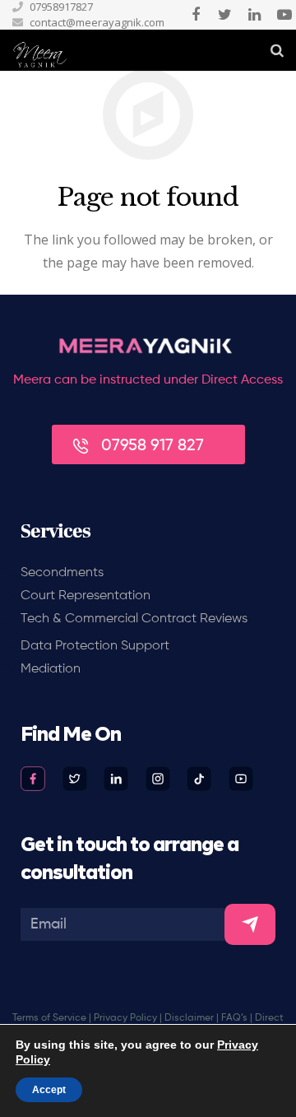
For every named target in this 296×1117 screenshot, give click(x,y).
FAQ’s (234, 1018)
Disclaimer (189, 1018)
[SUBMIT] (249, 924)
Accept (49, 1090)
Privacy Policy (125, 1018)
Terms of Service (49, 1018)
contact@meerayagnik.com (97, 22)
